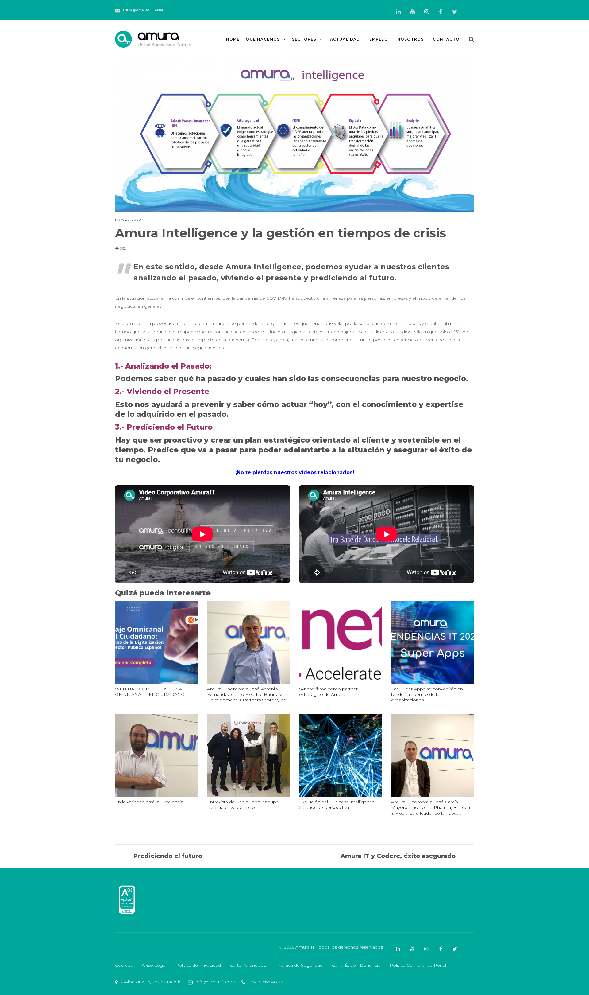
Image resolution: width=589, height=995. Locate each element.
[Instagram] (426, 11)
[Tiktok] (469, 8)
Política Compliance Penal (418, 965)
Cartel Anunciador (249, 965)
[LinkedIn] (398, 11)
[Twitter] (454, 11)
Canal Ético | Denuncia (356, 965)
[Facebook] (440, 11)
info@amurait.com (143, 10)
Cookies (124, 965)
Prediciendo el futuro (167, 856)
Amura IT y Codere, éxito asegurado (398, 856)
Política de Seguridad (300, 965)
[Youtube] (412, 11)
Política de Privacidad (198, 965)
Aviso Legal (154, 965)
